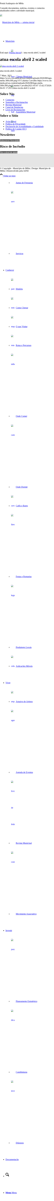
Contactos (10, 100)
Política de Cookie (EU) (16, 129)
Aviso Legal (11, 121)
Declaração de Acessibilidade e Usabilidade (25, 126)
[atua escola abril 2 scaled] (12, 66)
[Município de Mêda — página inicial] (17, 22)
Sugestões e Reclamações (17, 102)
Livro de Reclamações (15, 110)
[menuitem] (30, 147)
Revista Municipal (13, 105)
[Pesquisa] (7, 1176)
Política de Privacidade (15, 124)
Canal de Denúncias (14, 107)
